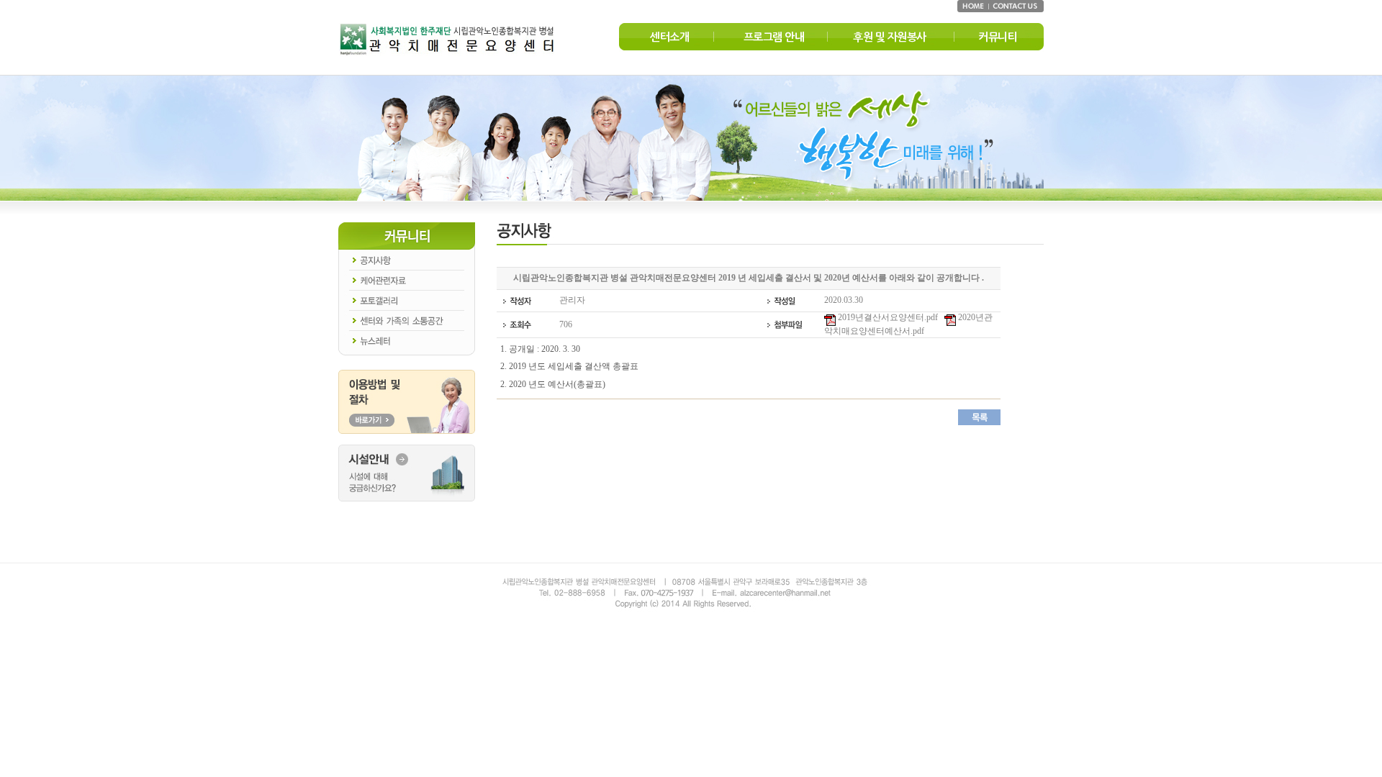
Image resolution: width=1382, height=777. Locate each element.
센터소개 (669, 37)
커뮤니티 (997, 37)
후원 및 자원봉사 (889, 37)
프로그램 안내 (774, 37)
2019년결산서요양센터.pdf (887, 317)
